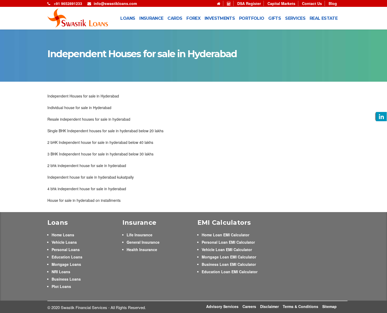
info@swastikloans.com (115, 3)
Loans (127, 18)
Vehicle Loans (64, 242)
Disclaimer (269, 306)
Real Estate (324, 18)
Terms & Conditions (300, 306)
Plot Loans (61, 286)
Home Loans (63, 234)
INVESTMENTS (220, 18)
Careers (249, 306)
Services (295, 18)
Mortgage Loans (66, 264)
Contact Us (312, 3)
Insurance (151, 18)
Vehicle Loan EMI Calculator (227, 249)
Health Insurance (142, 249)
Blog (333, 3)
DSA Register (249, 3)
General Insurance (143, 242)
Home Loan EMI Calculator (225, 234)
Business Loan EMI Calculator (229, 264)
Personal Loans (66, 249)
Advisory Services (222, 306)
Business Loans (66, 279)
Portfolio (251, 18)
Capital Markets (281, 3)
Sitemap (329, 306)
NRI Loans (61, 271)
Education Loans (67, 257)
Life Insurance (139, 234)
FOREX (193, 18)
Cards (174, 18)
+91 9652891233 (67, 3)
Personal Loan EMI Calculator (228, 242)
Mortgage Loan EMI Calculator (229, 257)
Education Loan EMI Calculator (229, 271)
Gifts (274, 18)
